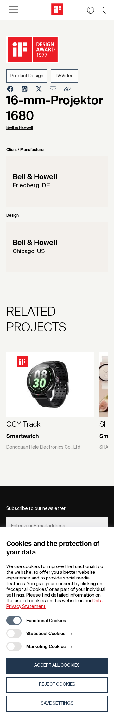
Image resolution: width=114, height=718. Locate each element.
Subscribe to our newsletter (36, 508)
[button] (87, 10)
